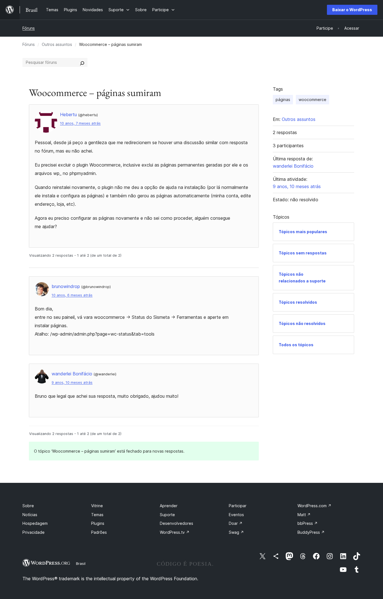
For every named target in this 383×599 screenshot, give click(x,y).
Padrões (99, 532)
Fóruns (28, 28)
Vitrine (97, 505)
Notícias (29, 514)
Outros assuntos (57, 44)
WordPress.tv (175, 532)
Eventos (236, 514)
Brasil (81, 563)
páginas (283, 99)
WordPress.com (314, 505)
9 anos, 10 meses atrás (72, 382)
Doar (236, 523)
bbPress (307, 523)
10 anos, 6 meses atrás (72, 295)
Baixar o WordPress (352, 9)
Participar (237, 505)
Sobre (28, 505)
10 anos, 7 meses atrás (80, 123)
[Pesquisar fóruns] (82, 62)
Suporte (167, 514)
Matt (304, 514)
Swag (236, 532)
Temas (97, 514)
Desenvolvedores (176, 523)
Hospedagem (35, 523)
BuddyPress (311, 532)
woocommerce (312, 99)
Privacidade (33, 532)
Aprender (168, 505)
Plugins (97, 523)
